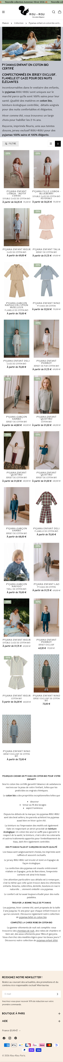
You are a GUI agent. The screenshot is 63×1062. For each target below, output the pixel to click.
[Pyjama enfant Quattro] (46, 394)
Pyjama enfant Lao (46, 584)
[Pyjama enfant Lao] (46, 562)
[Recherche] (54, 12)
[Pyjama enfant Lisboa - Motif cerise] (16, 169)
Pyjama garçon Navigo (16, 585)
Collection (18, 23)
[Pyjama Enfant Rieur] (16, 673)
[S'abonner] (57, 994)
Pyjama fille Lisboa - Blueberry (46, 192)
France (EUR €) (10, 1030)
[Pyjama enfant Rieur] (16, 227)
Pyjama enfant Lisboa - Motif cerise (17, 194)
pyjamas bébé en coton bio (33, 917)
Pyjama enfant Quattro (46, 418)
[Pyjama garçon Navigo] (16, 562)
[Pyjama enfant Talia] (46, 227)
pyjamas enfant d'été (47, 940)
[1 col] (51, 144)
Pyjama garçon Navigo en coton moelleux (16, 305)
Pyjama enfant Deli (16, 361)
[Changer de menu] (3, 12)
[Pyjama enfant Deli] (16, 339)
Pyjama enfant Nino (46, 303)
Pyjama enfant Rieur (17, 249)
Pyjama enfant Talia (46, 249)
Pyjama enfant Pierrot (46, 362)
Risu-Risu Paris (17, 1055)
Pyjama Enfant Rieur (17, 696)
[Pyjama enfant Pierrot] (46, 339)
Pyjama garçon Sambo (16, 418)
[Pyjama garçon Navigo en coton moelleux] (16, 281)
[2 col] (58, 144)
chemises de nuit (25, 931)
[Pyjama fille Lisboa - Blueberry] (46, 169)
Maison (5, 23)
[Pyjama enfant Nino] (46, 281)
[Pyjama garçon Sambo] (16, 394)
